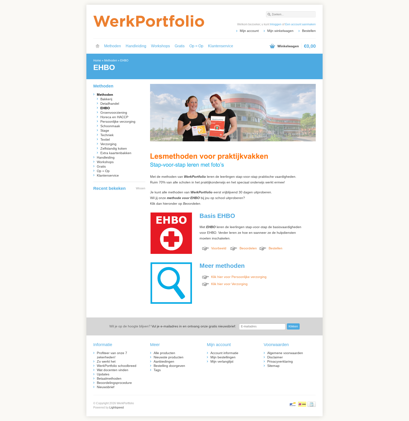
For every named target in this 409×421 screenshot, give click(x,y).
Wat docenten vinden (112, 370)
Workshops (160, 46)
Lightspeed (116, 407)
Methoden (112, 46)
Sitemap (273, 366)
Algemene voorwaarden (285, 353)
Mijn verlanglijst (221, 361)
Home (97, 46)
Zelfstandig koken (113, 148)
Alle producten (164, 353)
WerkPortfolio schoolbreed (116, 366)
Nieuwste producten (168, 357)
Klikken (293, 326)
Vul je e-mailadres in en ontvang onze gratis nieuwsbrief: (172, 326)
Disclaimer (275, 357)
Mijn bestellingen (223, 357)
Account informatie (224, 353)
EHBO (124, 60)
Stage (104, 130)
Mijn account (249, 31)
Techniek (107, 135)
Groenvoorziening (113, 112)
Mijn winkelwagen (280, 31)
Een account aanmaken (300, 24)
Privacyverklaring (280, 361)
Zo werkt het (106, 361)
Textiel (105, 139)
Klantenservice (220, 46)
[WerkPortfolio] (148, 21)
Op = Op (196, 46)
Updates (103, 374)
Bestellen (309, 31)
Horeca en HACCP (114, 117)
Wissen (140, 188)
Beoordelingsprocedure (114, 383)
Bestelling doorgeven (169, 366)
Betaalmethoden (109, 378)
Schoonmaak (110, 126)
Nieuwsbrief (105, 387)
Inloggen (275, 24)
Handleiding (136, 46)
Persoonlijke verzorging (117, 121)
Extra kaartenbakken (115, 153)
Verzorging (108, 144)
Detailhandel (109, 103)
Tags (157, 370)
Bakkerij (106, 99)
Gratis (180, 46)
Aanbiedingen (164, 361)
